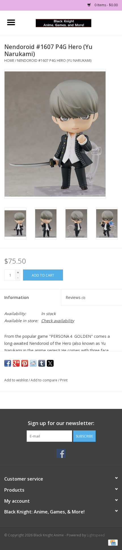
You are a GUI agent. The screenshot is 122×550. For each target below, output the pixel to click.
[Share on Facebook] (7, 363)
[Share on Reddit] (33, 363)
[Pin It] (24, 363)
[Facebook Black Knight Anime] (61, 453)
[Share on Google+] (16, 363)
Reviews (75, 297)
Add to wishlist (16, 380)
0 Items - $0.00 (106, 5)
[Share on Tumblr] (41, 363)
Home (9, 60)
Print (64, 380)
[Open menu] (11, 22)
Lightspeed (96, 535)
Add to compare (44, 380)
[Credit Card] (112, 542)
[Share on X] (50, 363)
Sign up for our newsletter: (61, 423)
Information (16, 297)
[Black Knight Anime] (72, 22)
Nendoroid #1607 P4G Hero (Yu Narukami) (54, 60)
